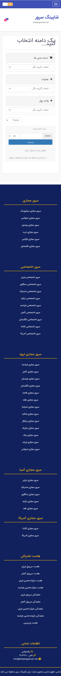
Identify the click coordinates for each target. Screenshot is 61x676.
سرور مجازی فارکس (30, 239)
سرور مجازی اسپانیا (30, 407)
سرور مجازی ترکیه (31, 501)
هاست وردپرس (30, 623)
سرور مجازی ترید (30, 232)
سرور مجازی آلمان (31, 371)
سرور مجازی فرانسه (30, 364)
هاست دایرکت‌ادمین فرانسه (30, 587)
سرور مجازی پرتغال (30, 421)
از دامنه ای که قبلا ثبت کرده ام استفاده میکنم (27, 157)
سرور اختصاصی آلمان (30, 312)
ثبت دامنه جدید (39, 128)
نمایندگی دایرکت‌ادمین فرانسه (30, 616)
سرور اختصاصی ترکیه (30, 298)
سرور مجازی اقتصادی (30, 246)
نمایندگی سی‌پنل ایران (30, 594)
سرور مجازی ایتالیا (30, 414)
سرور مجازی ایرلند (30, 442)
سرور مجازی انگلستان (30, 385)
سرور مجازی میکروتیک (30, 211)
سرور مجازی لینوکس (30, 218)
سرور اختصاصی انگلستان (30, 319)
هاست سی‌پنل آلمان (30, 573)
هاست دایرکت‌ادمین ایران (30, 580)
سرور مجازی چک (30, 435)
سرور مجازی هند (30, 508)
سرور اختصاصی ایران (30, 277)
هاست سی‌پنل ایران (30, 566)
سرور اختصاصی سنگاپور (30, 284)
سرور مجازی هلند (30, 400)
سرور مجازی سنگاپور (30, 494)
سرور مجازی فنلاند (30, 393)
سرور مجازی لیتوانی (30, 449)
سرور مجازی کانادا (30, 528)
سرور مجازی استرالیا (30, 487)
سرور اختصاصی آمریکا (30, 333)
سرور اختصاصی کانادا (30, 326)
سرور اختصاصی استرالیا (30, 291)
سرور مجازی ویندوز (30, 225)
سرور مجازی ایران (30, 480)
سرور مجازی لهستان (31, 378)
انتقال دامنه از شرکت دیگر (35, 150)
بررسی (30, 142)
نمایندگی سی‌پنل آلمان (31, 601)
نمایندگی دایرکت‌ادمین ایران (30, 609)
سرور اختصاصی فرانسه (30, 305)
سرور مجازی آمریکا (30, 535)
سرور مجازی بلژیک (30, 428)
